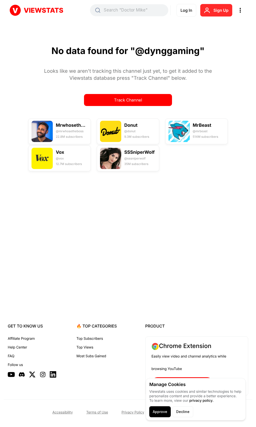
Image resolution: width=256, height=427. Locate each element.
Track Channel (128, 100)
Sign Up (221, 10)
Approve (160, 412)
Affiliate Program (21, 338)
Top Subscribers (89, 338)
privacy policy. (201, 400)
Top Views (84, 347)
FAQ (11, 356)
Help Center (17, 347)
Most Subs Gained (91, 356)
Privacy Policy (133, 412)
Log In (186, 10)
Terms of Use (97, 412)
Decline (183, 412)
